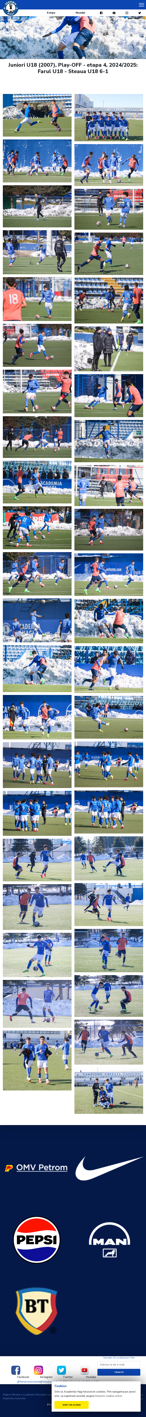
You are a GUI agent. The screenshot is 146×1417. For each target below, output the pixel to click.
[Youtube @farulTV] (84, 1370)
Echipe (51, 12)
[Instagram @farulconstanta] (39, 1370)
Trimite (119, 1372)
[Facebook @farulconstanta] (16, 1370)
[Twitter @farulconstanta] (61, 1370)
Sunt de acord (71, 1404)
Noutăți (80, 12)
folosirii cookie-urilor (108, 1396)
